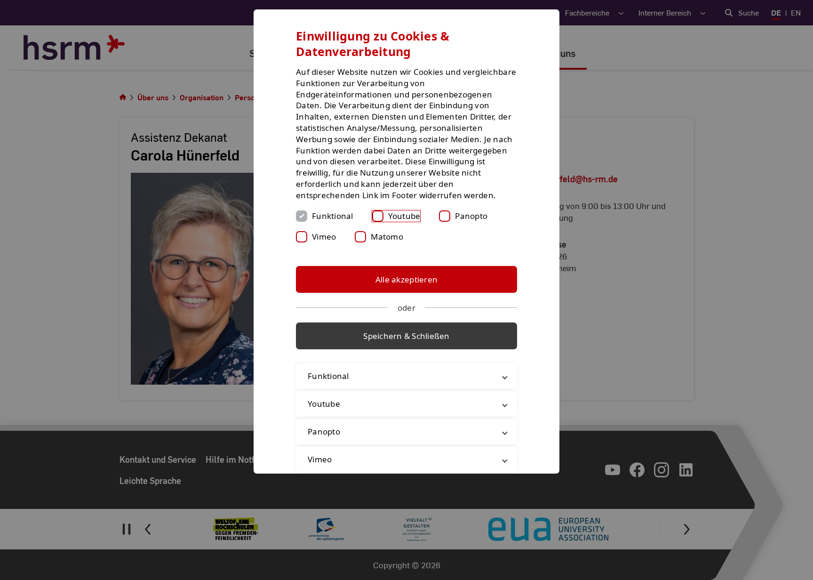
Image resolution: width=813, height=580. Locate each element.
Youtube (404, 215)
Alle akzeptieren (406, 279)
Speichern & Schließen (406, 335)
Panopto (471, 215)
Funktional (332, 215)
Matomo (387, 236)
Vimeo (324, 236)
